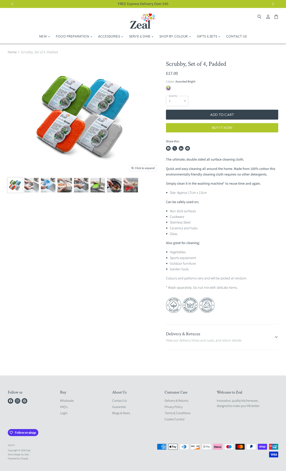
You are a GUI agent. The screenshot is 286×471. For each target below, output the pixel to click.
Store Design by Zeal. (18, 454)
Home (12, 52)
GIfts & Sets (207, 36)
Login (64, 413)
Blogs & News (121, 413)
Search (11, 445)
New (43, 36)
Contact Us (236, 36)
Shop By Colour (174, 36)
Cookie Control (174, 419)
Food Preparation (73, 36)
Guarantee (119, 407)
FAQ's (64, 407)
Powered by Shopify (18, 458)
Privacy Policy (173, 407)
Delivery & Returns (176, 400)
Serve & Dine (140, 36)
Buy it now (222, 127)
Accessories (109, 36)
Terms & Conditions (177, 413)
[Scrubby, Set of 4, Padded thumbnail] (15, 185)
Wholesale (67, 400)
